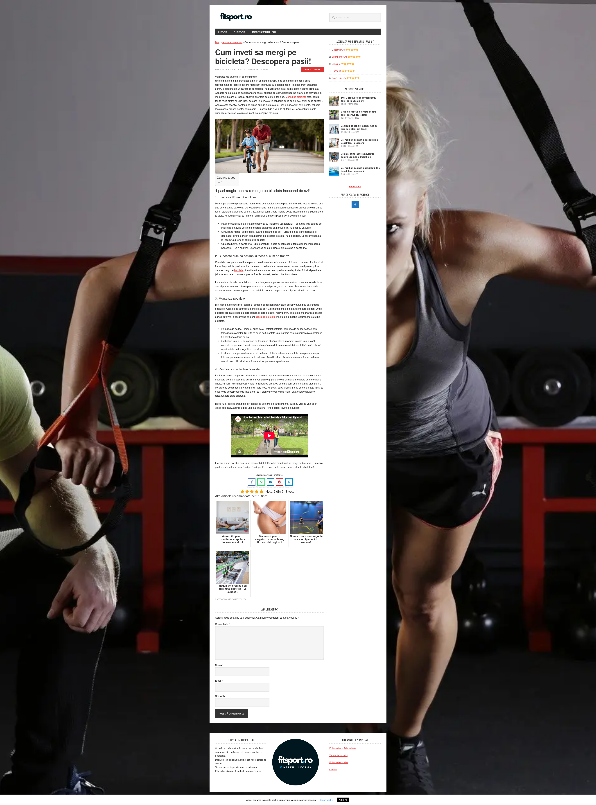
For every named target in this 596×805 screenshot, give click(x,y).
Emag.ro (336, 63)
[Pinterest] (279, 482)
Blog (217, 42)
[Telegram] (289, 482)
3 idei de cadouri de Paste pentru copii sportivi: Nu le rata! (358, 113)
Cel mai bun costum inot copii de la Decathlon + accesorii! (359, 141)
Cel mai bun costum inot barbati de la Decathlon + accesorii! (361, 169)
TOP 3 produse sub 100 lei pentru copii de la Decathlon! (358, 99)
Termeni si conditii (338, 755)
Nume (219, 665)
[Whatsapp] (261, 482)
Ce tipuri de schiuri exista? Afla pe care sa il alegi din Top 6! (359, 127)
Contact (333, 769)
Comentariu (222, 624)
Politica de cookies (338, 762)
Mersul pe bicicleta (295, 97)
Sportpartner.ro (339, 56)
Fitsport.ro (236, 17)
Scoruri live (355, 186)
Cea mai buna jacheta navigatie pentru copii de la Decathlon (357, 155)
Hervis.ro (336, 70)
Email (219, 680)
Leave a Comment (312, 69)
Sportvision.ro (339, 77)
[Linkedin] (270, 482)
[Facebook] (251, 482)
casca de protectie (265, 317)
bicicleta (238, 270)
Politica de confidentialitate (342, 748)
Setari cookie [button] (326, 799)
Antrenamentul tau (232, 42)
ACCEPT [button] (343, 799)
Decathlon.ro (338, 49)
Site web (220, 696)
